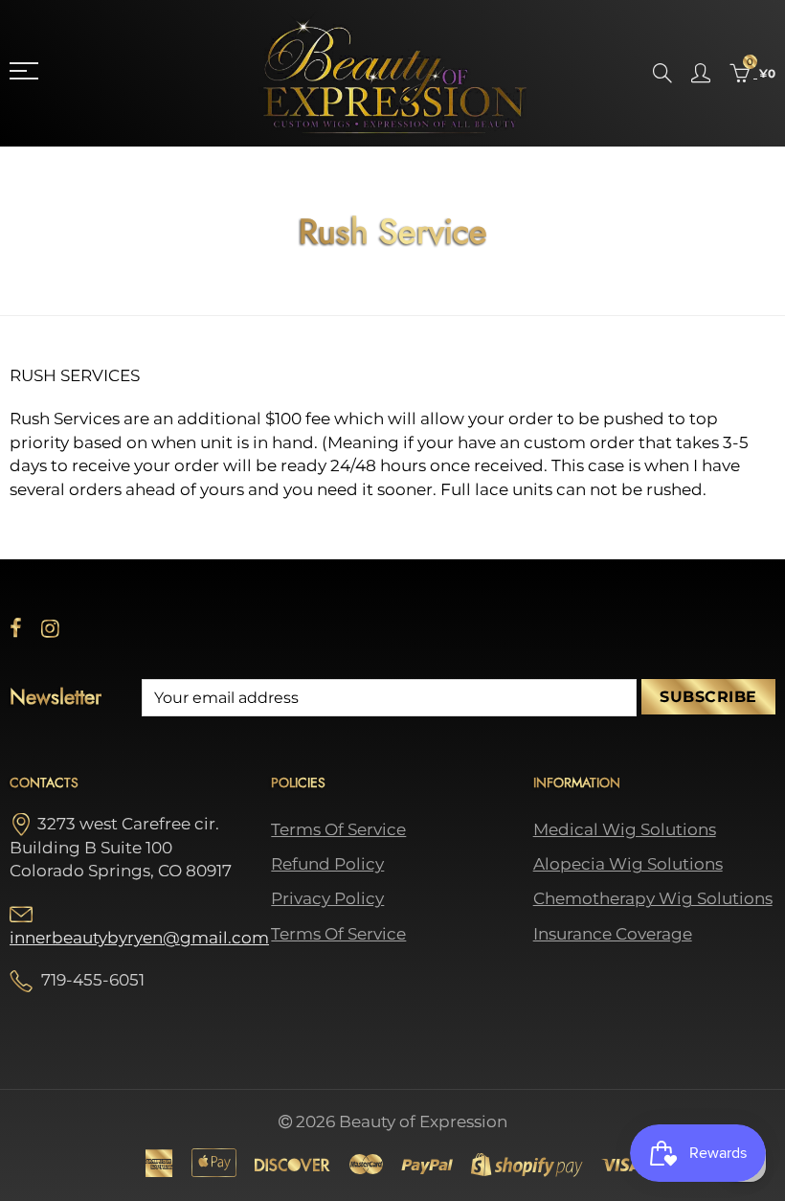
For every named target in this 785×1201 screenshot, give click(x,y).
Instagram (50, 628)
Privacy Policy (327, 898)
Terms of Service (338, 829)
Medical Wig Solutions (624, 829)
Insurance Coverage (612, 933)
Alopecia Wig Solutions (628, 863)
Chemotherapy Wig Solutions (653, 898)
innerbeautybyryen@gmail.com (139, 937)
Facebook (16, 628)
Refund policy (327, 863)
